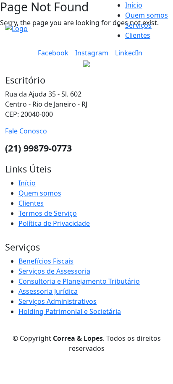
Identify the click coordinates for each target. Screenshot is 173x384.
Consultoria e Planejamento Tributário (79, 281)
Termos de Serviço (47, 213)
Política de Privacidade (54, 223)
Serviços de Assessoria (54, 271)
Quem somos (146, 15)
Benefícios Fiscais (45, 261)
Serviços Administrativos (57, 301)
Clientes (137, 35)
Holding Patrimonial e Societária (69, 311)
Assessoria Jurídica (48, 291)
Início (133, 5)
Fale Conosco (26, 131)
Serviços (138, 25)
